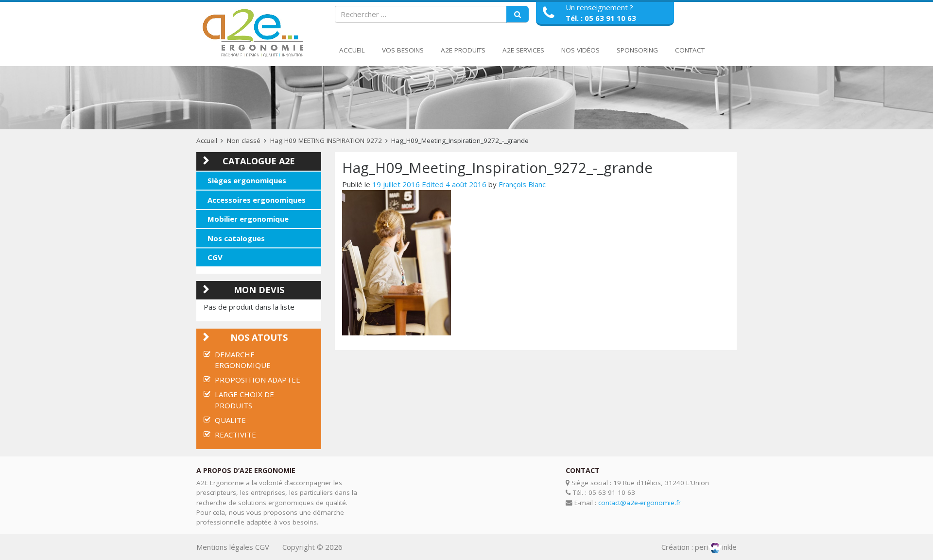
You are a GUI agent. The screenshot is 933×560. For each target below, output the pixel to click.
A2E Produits (463, 50)
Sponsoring (637, 50)
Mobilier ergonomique (248, 219)
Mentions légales (224, 547)
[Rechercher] (517, 14)
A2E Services (523, 50)
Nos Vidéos (580, 50)
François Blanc (522, 184)
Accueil (352, 50)
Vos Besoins (403, 50)
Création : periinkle (699, 547)
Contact (690, 50)
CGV (215, 257)
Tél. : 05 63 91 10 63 (601, 18)
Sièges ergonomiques (246, 180)
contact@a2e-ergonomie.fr (639, 502)
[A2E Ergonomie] (255, 33)
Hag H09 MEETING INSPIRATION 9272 (326, 140)
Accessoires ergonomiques (256, 200)
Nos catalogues (236, 238)
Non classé (243, 140)
